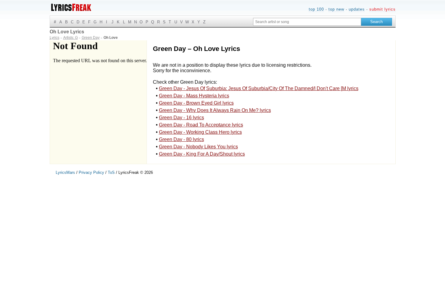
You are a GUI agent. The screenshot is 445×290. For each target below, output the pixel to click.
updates (357, 9)
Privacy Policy (91, 172)
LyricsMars (65, 172)
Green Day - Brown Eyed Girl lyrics (196, 103)
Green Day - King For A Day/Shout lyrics (202, 154)
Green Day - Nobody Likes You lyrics (198, 146)
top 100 (316, 9)
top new (336, 9)
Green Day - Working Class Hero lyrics (200, 132)
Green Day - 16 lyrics (181, 117)
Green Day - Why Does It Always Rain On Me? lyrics (215, 110)
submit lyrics (382, 9)
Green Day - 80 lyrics (181, 139)
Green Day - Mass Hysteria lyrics (194, 95)
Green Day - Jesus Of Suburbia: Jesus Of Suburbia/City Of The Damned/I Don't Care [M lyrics (258, 88)
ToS (111, 172)
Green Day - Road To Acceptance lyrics (201, 124)
